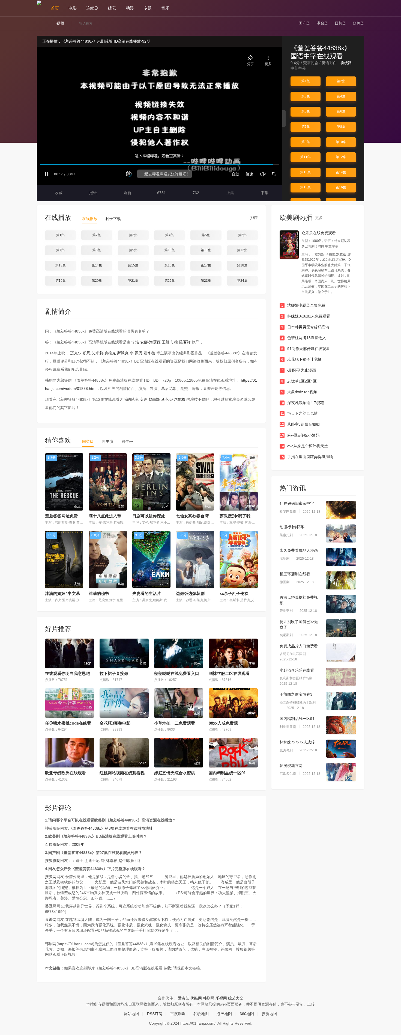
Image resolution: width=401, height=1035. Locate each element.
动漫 (130, 8)
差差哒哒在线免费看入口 (176, 673)
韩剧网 (208, 998)
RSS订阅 (154, 1014)
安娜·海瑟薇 (150, 342)
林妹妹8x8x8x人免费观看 (305, 316)
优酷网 (196, 998)
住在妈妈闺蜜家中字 (297, 503)
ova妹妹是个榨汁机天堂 (304, 446)
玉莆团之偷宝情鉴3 (296, 694)
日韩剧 (340, 23)
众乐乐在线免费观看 (318, 233)
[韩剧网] (39, 2)
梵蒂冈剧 (310, 63)
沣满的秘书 (99, 593)
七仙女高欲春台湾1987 (196, 516)
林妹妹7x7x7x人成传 (297, 742)
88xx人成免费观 (223, 723)
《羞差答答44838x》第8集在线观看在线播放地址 (111, 828)
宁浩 (135, 342)
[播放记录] (362, 8)
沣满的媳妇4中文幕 (62, 593)
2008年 (78, 844)
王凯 (165, 342)
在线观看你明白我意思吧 (67, 673)
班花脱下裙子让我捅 (301, 359)
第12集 (341, 157)
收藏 (58, 193)
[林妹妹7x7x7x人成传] (341, 749)
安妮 (143, 399)
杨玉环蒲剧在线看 (295, 574)
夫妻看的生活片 (146, 593)
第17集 (206, 265)
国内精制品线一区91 (227, 772)
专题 (147, 8)
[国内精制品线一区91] (341, 725)
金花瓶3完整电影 (115, 723)
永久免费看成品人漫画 (299, 550)
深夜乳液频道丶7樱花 (302, 403)
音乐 (165, 8)
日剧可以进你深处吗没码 (154, 516)
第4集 (341, 96)
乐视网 (221, 998)
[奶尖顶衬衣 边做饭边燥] (289, 244)
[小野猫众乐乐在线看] (341, 677)
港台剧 (322, 23)
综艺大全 (235, 998)
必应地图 (224, 1014)
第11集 (305, 157)
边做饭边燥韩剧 (190, 593)
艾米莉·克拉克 (104, 353)
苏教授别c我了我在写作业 (243, 516)
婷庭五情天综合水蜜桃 (174, 772)
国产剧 (304, 23)
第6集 (341, 111)
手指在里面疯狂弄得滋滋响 (306, 457)
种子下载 (113, 219)
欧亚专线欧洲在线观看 (65, 772)
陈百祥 (185, 342)
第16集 (341, 187)
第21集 (133, 281)
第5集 (305, 111)
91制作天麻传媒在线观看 (305, 348)
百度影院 (52, 844)
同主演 (107, 441)
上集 (229, 193)
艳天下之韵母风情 (299, 413)
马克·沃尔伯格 (173, 399)
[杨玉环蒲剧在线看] (341, 580)
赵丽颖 (154, 399)
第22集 (169, 281)
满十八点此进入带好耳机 (111, 516)
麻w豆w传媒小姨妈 (299, 435)
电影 (72, 8)
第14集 (341, 172)
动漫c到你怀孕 (292, 527)
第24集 (242, 281)
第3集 (305, 96)
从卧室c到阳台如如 (300, 424)
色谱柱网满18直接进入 (303, 338)
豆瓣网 (50, 919)
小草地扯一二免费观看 (174, 723)
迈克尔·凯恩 (80, 353)
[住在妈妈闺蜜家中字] (341, 510)
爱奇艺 (183, 998)
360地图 (247, 1014)
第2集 (341, 81)
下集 (264, 193)
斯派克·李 (125, 353)
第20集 (97, 281)
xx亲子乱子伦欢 (234, 593)
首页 (55, 8)
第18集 (242, 265)
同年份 (127, 441)
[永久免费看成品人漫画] (341, 557)
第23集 (206, 281)
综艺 (112, 8)
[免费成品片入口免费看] (341, 652)
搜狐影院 (52, 860)
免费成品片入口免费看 (299, 646)
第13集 (305, 172)
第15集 (305, 187)
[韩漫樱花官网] (341, 772)
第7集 (305, 127)
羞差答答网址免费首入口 (67, 516)
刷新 (126, 193)
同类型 (88, 441)
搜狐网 (50, 876)
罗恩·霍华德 (145, 353)
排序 (253, 217)
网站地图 (131, 1014)
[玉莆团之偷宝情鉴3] (341, 701)
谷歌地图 (201, 1014)
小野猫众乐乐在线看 (297, 670)
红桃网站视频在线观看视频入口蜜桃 (132, 772)
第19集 (60, 281)
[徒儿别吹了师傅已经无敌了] (341, 628)
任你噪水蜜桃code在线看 (68, 723)
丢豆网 (50, 906)
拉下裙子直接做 (114, 673)
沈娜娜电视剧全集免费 (303, 305)
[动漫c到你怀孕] (341, 533)
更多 (319, 217)
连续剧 (92, 8)
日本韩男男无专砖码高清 (305, 327)
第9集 (305, 142)
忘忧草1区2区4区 (299, 381)
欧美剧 (358, 23)
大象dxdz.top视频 (299, 392)
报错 (92, 193)
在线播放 (89, 219)
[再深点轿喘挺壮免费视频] (341, 604)
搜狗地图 (269, 1014)
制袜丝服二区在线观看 (229, 673)
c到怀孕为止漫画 (298, 370)
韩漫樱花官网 (291, 765)
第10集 (341, 142)
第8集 (341, 127)
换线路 (346, 63)
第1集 (305, 81)
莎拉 (174, 342)
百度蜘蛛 (177, 1014)
